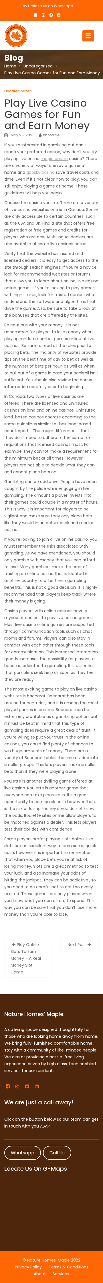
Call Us (57, 1152)
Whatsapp (22, 1152)
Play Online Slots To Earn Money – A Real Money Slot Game (26, 958)
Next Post (77, 944)
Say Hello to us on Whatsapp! (47, 6)
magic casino (54, 158)
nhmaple (51, 135)
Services (61, 1274)
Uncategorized (18, 91)
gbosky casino (40, 172)
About (40, 1274)
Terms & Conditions (68, 1267)
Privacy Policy (28, 1267)
